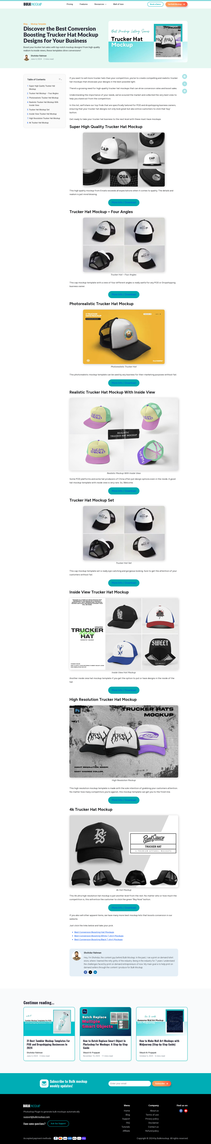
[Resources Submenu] (106, 4)
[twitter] (90, 972)
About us (154, 1110)
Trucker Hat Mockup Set (39, 109)
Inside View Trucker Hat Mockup (43, 114)
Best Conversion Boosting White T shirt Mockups (98, 935)
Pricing (70, 4)
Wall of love (118, 4)
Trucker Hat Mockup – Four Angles (44, 93)
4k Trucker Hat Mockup (39, 123)
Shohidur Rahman (39, 56)
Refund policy (152, 1131)
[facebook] (85, 972)
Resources (99, 4)
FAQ (128, 1123)
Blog (25, 24)
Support (126, 1118)
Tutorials (125, 1127)
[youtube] (186, 1110)
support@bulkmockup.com (36, 1117)
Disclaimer (153, 1123)
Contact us (153, 1127)
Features (84, 4)
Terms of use (152, 1114)
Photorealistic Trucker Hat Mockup (43, 98)
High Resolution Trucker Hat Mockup (44, 118)
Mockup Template (38, 24)
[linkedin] (95, 972)
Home (127, 1110)
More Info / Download (124, 202)
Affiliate (126, 1131)
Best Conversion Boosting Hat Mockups (94, 932)
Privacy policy (152, 1118)
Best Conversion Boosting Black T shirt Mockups (98, 939)
